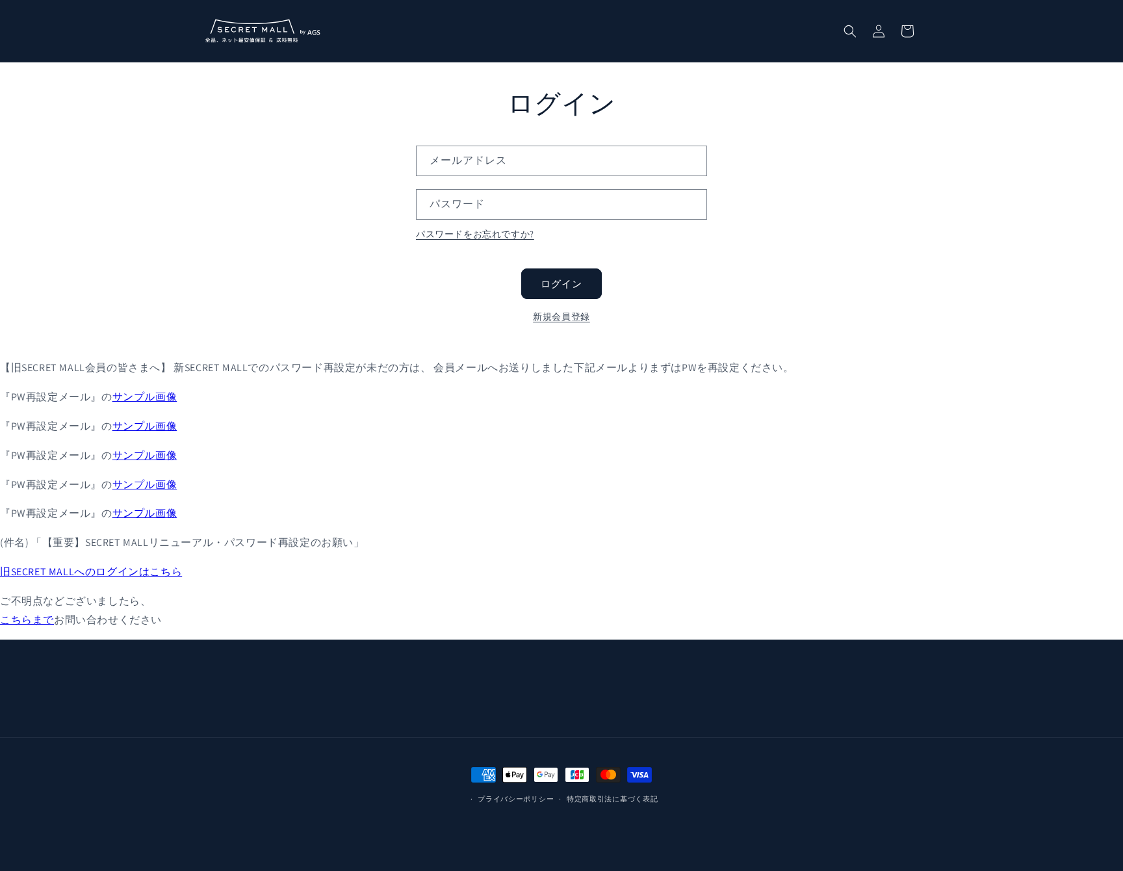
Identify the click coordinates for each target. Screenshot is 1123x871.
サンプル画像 (144, 397)
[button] (850, 31)
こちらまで (27, 620)
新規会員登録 (561, 316)
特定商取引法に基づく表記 (612, 798)
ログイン (561, 284)
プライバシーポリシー (516, 798)
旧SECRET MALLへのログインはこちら (91, 571)
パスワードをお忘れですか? (475, 234)
